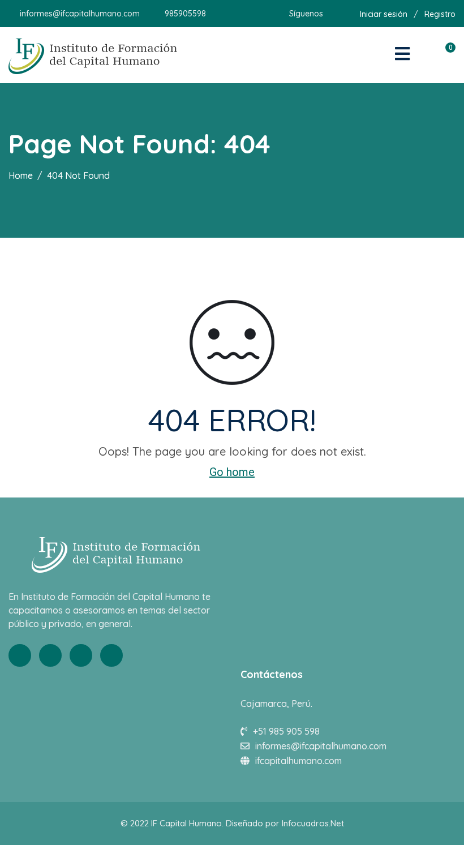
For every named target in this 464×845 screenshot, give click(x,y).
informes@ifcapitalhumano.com (80, 13)
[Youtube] (81, 655)
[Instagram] (111, 655)
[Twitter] (50, 655)
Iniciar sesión (383, 14)
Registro (440, 14)
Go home (232, 472)
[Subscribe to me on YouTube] (345, 13)
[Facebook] (19, 655)
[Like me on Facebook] (331, 13)
